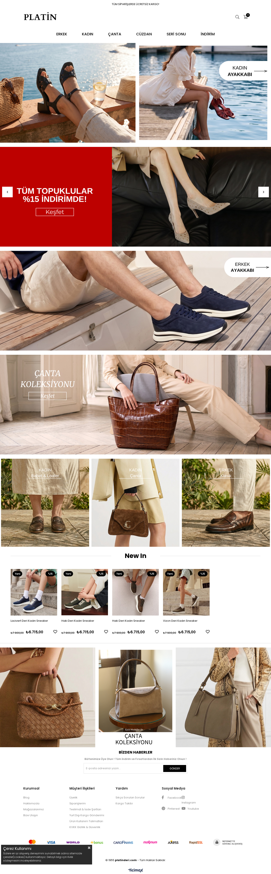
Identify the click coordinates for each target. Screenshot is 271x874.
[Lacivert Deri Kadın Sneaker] (34, 592)
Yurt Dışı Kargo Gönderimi (86, 815)
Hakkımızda (31, 803)
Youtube (193, 809)
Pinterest (173, 809)
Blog (26, 797)
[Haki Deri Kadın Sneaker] (84, 592)
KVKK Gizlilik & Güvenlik (84, 827)
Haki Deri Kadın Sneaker (77, 621)
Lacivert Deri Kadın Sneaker (29, 621)
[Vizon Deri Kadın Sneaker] (186, 592)
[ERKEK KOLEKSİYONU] (135, 301)
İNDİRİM (208, 34)
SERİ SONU (176, 34)
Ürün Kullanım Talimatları (86, 821)
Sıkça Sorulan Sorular (130, 797)
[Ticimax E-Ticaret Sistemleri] (135, 870)
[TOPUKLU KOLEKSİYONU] (135, 93)
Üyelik (73, 797)
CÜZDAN (144, 34)
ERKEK (61, 34)
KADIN (87, 34)
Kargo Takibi (124, 803)
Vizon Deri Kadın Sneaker (180, 621)
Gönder (175, 768)
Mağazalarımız (33, 809)
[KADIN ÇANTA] (135, 503)
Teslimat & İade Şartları (85, 809)
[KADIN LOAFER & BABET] (45, 503)
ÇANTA (114, 34)
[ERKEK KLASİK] (226, 503)
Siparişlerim (77, 803)
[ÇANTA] (135, 404)
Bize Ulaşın (30, 815)
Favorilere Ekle (55, 632)
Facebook (174, 798)
